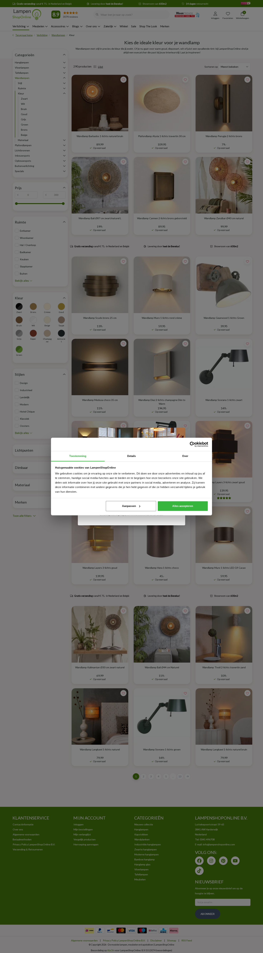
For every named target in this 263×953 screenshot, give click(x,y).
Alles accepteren (182, 505)
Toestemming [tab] (77, 455)
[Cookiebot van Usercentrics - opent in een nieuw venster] (192, 444)
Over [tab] (185, 455)
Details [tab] (131, 455)
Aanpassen (129, 505)
